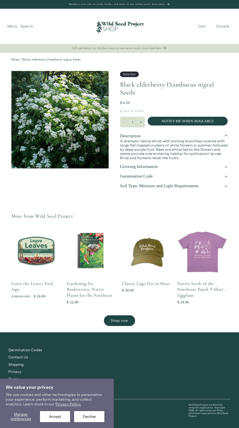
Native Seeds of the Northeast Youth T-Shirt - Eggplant (201, 289)
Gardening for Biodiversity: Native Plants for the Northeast (90, 289)
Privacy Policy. (68, 404)
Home (15, 59)
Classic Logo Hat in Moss (146, 283)
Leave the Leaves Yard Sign (32, 286)
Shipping (16, 364)
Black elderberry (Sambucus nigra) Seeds (52, 59)
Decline (89, 416)
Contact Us (18, 357)
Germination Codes (25, 350)
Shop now (119, 320)
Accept (55, 416)
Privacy (14, 372)
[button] (12, 26)
